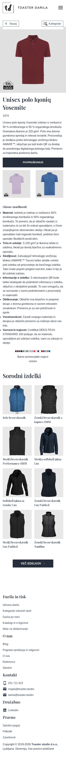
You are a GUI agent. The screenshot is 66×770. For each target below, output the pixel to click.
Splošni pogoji (11, 725)
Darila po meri (11, 616)
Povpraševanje (33, 162)
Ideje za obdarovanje (15, 628)
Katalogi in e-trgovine (15, 622)
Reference (9, 661)
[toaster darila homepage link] (25, 7)
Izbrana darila (11, 604)
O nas (6, 655)
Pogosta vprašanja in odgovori (21, 650)
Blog (5, 644)
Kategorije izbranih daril (17, 610)
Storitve (7, 667)
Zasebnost (9, 737)
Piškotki (7, 731)
